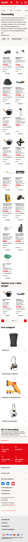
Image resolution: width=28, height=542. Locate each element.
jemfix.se (5, 523)
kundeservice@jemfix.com (10, 505)
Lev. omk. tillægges (7, 66)
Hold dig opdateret (7, 479)
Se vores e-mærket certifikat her (8, 510)
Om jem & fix (5, 473)
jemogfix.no (5, 526)
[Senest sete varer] (26, 16)
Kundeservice (5, 467)
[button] (12, 320)
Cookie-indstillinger (8, 529)
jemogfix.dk (5, 519)
